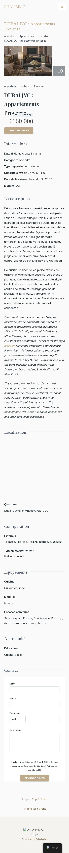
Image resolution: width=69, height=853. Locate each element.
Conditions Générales (34, 839)
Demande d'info (19, 130)
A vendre (9, 36)
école (27, 284)
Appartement (27, 36)
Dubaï (8, 510)
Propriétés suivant (35, 808)
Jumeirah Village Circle (27, 510)
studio (44, 36)
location (9, 345)
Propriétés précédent (35, 799)
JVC (45, 510)
